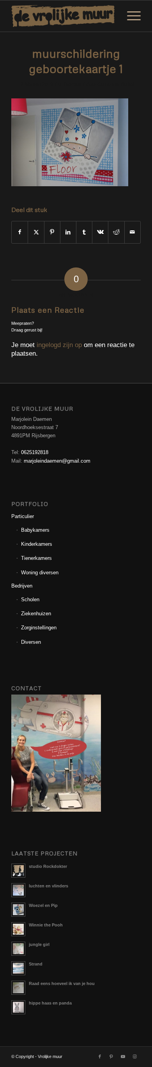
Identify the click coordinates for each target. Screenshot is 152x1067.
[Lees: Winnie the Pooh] (18, 929)
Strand (35, 964)
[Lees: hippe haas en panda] (18, 1007)
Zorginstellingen (39, 628)
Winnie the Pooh (46, 925)
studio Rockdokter (48, 866)
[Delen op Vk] (100, 232)
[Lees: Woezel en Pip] (18, 910)
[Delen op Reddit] (116, 232)
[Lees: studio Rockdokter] (18, 871)
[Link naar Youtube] (123, 1056)
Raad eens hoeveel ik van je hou (62, 983)
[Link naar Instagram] (135, 1056)
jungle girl (39, 944)
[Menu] (130, 16)
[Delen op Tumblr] (84, 232)
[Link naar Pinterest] (111, 1056)
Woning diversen (39, 572)
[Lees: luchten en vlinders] (18, 890)
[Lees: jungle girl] (18, 949)
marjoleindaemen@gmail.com (57, 461)
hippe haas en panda (50, 1003)
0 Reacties (69, 84)
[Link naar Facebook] (100, 1056)
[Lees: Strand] (18, 968)
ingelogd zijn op (59, 345)
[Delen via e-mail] (132, 232)
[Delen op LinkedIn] (68, 232)
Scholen (30, 599)
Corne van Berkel (115, 84)
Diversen (31, 642)
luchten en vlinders (48, 886)
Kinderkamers (36, 544)
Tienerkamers (36, 558)
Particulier (22, 516)
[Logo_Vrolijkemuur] (63, 16)
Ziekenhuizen (36, 613)
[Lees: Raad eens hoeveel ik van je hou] (18, 988)
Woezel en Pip (43, 905)
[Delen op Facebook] (20, 232)
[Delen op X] (36, 232)
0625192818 (34, 452)
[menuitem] (130, 16)
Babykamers (35, 530)
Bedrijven (21, 586)
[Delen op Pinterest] (52, 232)
